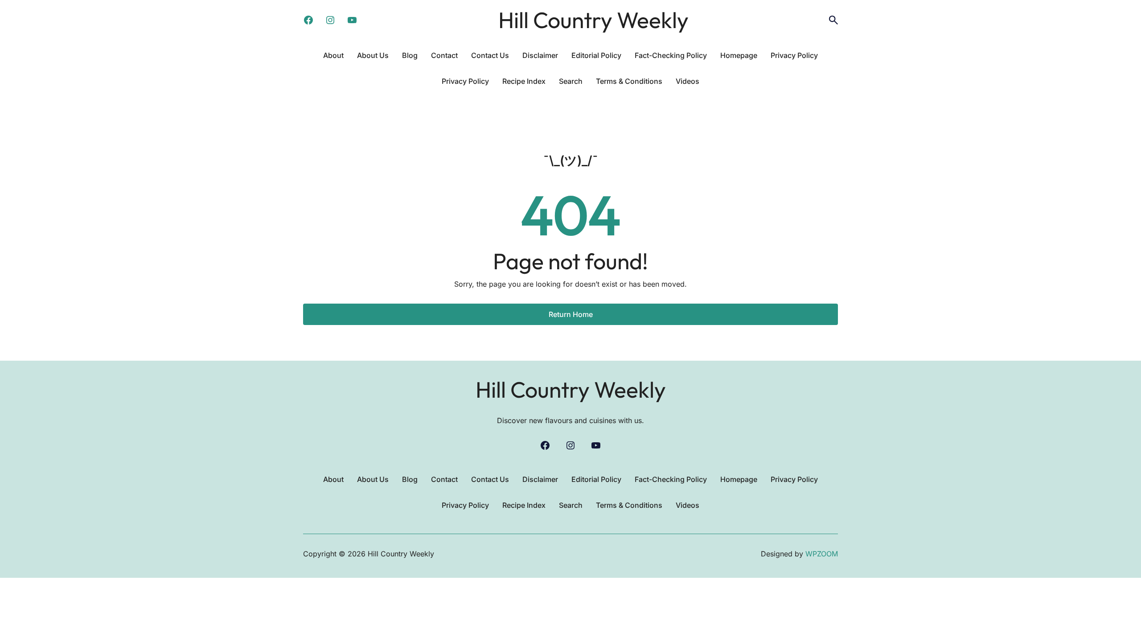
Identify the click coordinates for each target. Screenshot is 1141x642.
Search (571, 81)
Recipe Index (524, 81)
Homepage (738, 55)
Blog (410, 55)
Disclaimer (540, 55)
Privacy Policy (794, 55)
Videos (687, 81)
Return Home (571, 314)
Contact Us (490, 55)
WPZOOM (821, 553)
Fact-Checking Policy (671, 55)
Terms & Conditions (629, 81)
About (333, 55)
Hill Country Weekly (593, 20)
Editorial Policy (596, 55)
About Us (373, 55)
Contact (444, 55)
